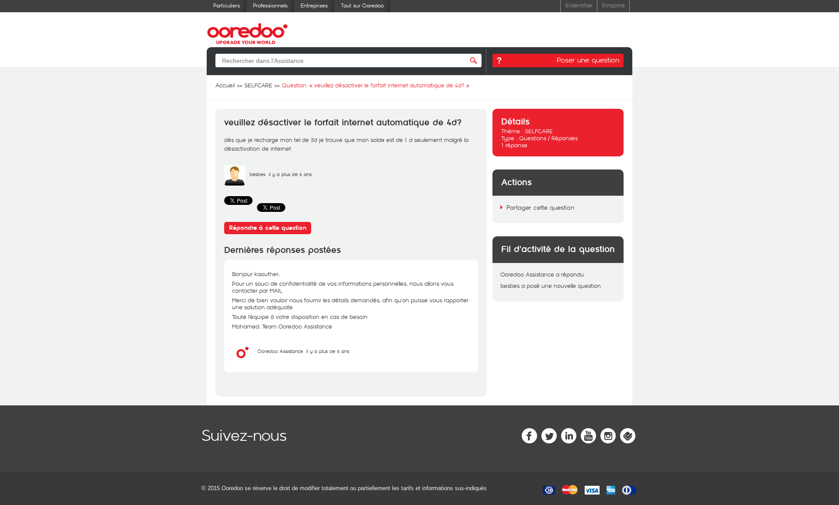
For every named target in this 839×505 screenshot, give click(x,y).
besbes (257, 174)
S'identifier (579, 5)
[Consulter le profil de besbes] (234, 184)
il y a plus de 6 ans (327, 351)
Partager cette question (540, 207)
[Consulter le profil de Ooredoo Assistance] (242, 361)
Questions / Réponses (548, 138)
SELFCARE (539, 131)
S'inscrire (613, 5)
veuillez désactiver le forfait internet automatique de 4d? (342, 123)
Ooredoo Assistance (280, 351)
